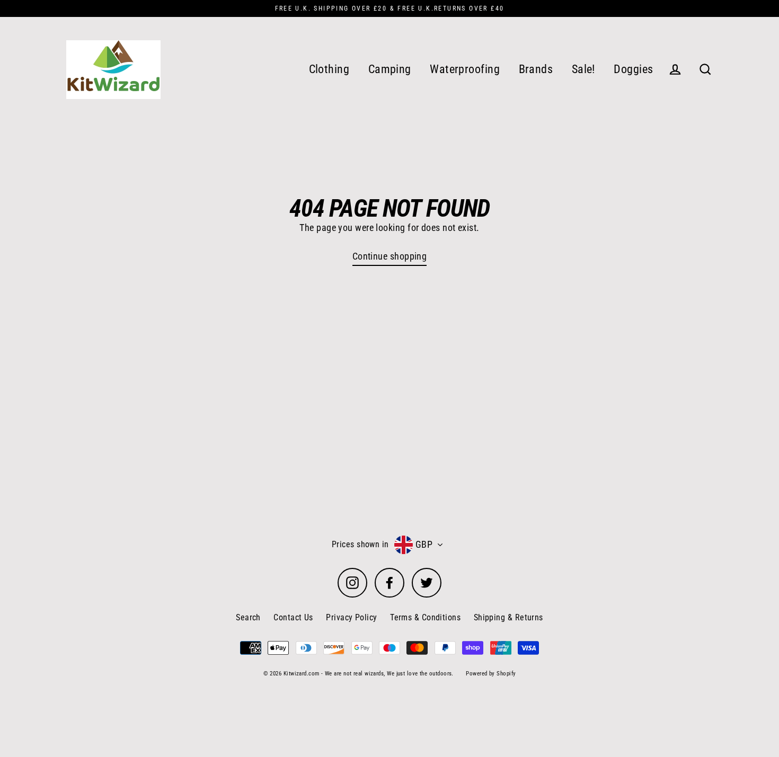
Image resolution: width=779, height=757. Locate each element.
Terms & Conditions (425, 617)
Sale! (583, 69)
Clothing (329, 69)
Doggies (633, 69)
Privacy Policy (351, 617)
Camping (389, 69)
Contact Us (293, 617)
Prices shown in (360, 544)
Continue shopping (389, 256)
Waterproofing (465, 69)
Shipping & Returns (508, 617)
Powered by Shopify (491, 673)
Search (248, 617)
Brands (536, 69)
